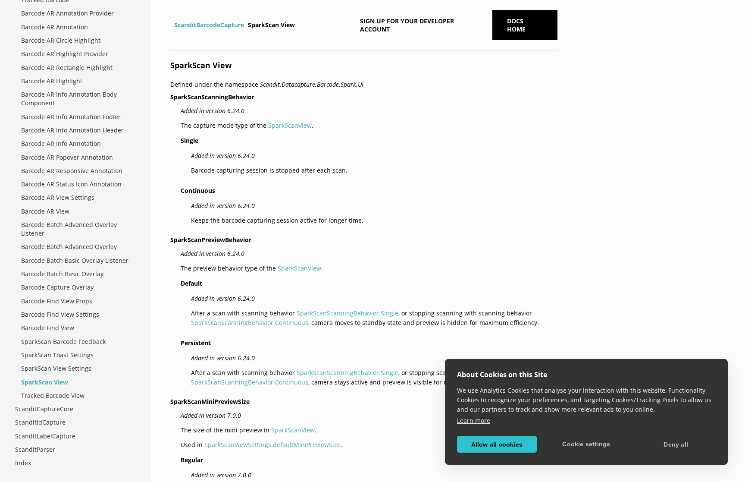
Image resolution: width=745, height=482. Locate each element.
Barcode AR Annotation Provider (67, 13)
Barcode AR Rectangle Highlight (67, 67)
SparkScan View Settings (56, 368)
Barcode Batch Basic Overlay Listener (74, 260)
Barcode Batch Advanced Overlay (69, 247)
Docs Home (516, 25)
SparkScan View (44, 382)
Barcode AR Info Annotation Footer (71, 117)
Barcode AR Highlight (51, 81)
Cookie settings (586, 444)
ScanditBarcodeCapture (209, 25)
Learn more (473, 420)
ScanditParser (35, 449)
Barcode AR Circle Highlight (60, 40)
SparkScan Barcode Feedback (63, 341)
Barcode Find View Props (56, 301)
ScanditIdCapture (40, 422)
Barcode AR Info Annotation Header (72, 130)
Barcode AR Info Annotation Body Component (69, 98)
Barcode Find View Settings (60, 314)
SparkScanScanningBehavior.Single (347, 313)
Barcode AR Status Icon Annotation (71, 184)
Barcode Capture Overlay (57, 287)
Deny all (676, 444)
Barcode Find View (47, 328)
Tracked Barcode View (53, 395)
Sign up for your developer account (407, 25)
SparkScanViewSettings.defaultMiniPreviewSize (272, 445)
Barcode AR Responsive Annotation (71, 171)
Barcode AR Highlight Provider (64, 54)
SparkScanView (290, 125)
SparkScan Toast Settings (57, 355)
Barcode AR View (45, 211)
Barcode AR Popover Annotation (67, 157)
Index (23, 463)
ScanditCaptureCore (44, 409)
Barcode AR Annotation (54, 27)
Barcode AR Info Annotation (61, 143)
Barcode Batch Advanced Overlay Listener (69, 229)
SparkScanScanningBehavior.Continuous (249, 322)
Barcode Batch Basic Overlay (62, 274)
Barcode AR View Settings (57, 197)
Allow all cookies (497, 444)
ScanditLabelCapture (45, 436)
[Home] (171, 25)
